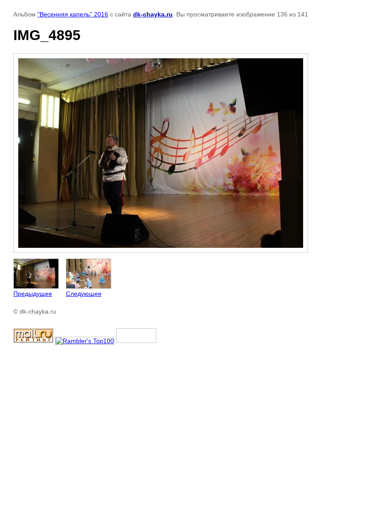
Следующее (83, 293)
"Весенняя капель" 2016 (72, 14)
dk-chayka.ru (153, 14)
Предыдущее (32, 293)
